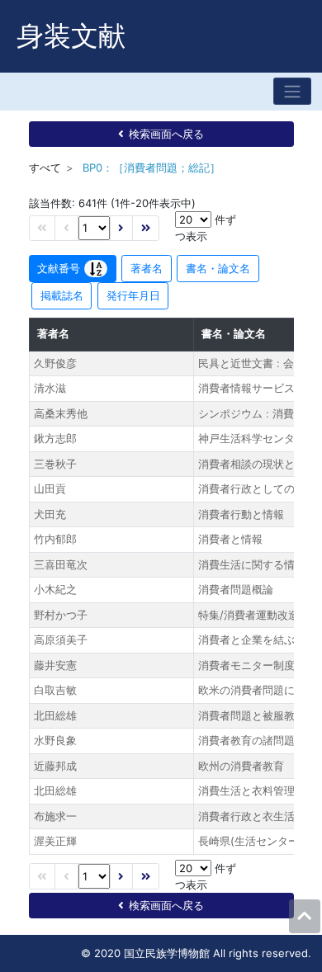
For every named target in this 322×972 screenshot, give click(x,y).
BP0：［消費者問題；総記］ (151, 167)
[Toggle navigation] (292, 91)
